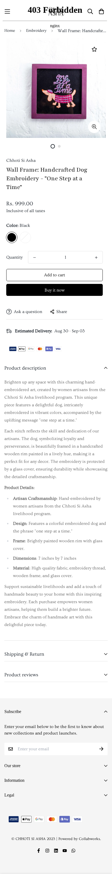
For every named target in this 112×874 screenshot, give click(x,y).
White (25, 237)
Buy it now (55, 290)
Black (11, 237)
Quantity (14, 257)
